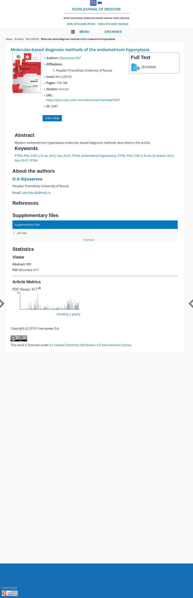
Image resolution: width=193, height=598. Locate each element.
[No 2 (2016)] (26, 92)
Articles (63, 89)
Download (88, 239)
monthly (63, 314)
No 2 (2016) (32, 39)
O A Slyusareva (27, 179)
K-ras (44, 156)
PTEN (18, 156)
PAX (26, 156)
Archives (113, 31)
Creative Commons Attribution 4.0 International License (91, 345)
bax (59, 156)
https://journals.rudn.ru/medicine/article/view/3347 (83, 100)
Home (9, 39)
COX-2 (35, 156)
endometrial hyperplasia (98, 156)
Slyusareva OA (70, 58)
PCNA (76, 156)
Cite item (52, 118)
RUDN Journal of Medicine (96, 13)
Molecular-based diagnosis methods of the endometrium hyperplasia (78, 39)
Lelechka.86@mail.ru (36, 193)
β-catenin (159, 156)
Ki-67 (67, 156)
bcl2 (52, 156)
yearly (76, 314)
